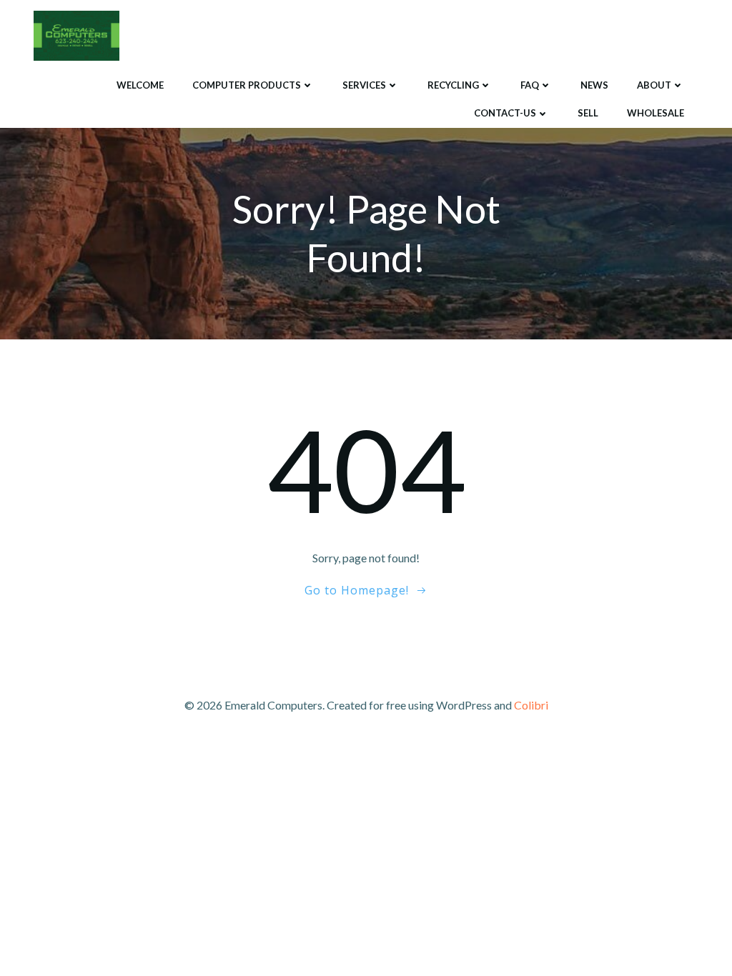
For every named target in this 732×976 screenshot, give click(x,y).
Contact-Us (505, 113)
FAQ (529, 85)
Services (364, 85)
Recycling (453, 85)
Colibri (531, 705)
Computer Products (246, 85)
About (654, 85)
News (594, 85)
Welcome (140, 85)
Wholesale (655, 113)
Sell (588, 113)
